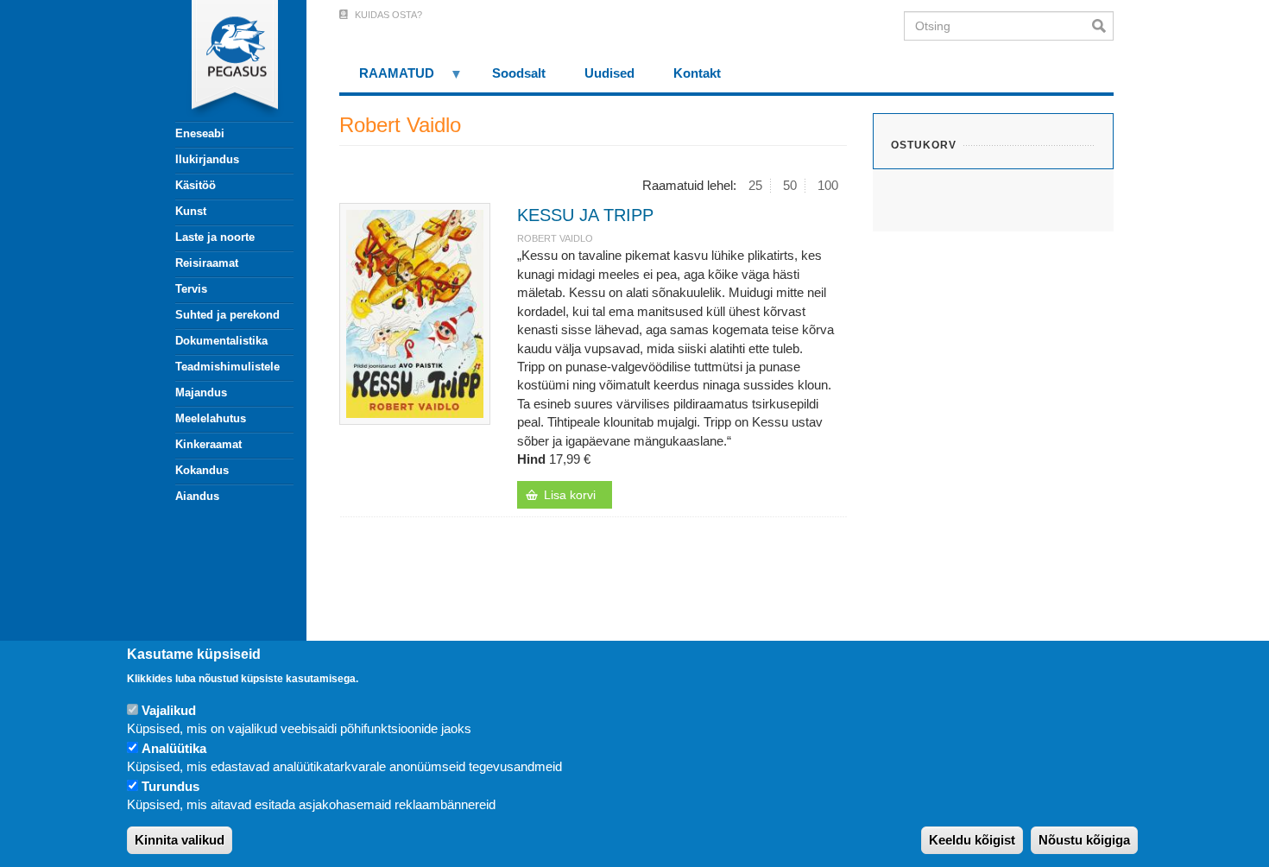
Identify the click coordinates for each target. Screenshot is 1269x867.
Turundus (170, 786)
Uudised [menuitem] (609, 73)
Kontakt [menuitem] (697, 73)
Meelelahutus (210, 418)
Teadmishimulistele (227, 366)
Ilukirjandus (207, 159)
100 (828, 185)
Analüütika (174, 748)
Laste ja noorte (215, 237)
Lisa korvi (570, 495)
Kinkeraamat (208, 444)
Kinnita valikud (179, 840)
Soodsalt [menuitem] (519, 73)
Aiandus (197, 496)
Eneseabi (199, 133)
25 (755, 185)
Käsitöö (195, 185)
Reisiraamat (206, 262)
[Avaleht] (224, 60)
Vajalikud (169, 710)
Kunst (190, 211)
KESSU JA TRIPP (585, 215)
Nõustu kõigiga (1084, 840)
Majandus (201, 392)
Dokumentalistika (221, 340)
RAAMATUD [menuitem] (386, 79)
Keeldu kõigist (972, 840)
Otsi (1103, 26)
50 (790, 185)
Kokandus (202, 470)
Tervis (191, 288)
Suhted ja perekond (227, 314)
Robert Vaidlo (555, 238)
